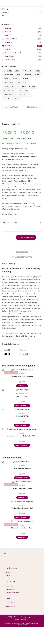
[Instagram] (21, 3)
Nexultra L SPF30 (22, 416)
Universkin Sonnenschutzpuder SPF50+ (22, 436)
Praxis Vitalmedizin (12, 603)
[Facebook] (19, 3)
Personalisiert (10, 91)
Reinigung (24, 91)
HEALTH (7, 49)
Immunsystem (9, 83)
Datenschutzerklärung (19, 617)
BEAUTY (8, 32)
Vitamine (16, 99)
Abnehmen (8, 71)
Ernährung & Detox (11, 39)
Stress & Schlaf (10, 60)
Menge (6, 223)
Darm (19, 75)
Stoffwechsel (25, 95)
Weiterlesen (22, 386)
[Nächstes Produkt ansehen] (40, 107)
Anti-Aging (27, 71)
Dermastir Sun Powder (22, 468)
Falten (37, 75)
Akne (17, 71)
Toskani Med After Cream (22, 488)
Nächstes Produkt (32, 107)
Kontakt (8, 572)
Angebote (8, 28)
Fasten (6, 79)
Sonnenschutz (10, 95)
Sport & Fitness (10, 56)
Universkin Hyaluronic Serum (22, 376)
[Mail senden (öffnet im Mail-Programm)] (24, 3)
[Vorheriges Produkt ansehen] (3, 107)
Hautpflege (8, 46)
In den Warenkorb (26, 237)
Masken (32, 87)
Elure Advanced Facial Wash (22, 528)
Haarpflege (8, 42)
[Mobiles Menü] (40, 12)
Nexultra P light (22, 396)
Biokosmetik (8, 75)
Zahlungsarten (10, 589)
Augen (37, 71)
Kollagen (22, 83)
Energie (28, 75)
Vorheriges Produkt (12, 107)
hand (15, 79)
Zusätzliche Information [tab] (22, 257)
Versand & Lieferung (12, 592)
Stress (6, 99)
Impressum (31, 617)
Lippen (23, 87)
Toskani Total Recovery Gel (22, 508)
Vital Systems (10, 606)
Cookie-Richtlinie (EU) (22, 619)
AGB (9, 617)
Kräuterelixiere (10, 87)
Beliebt (7, 35)
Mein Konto (9, 586)
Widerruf (8, 576)
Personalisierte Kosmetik (13, 53)
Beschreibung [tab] (22, 252)
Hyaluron (24, 79)
